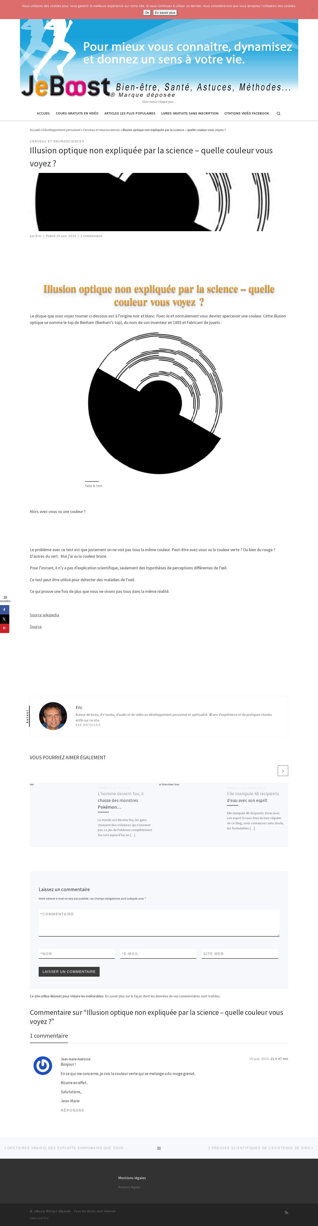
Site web (213, 954)
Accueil (35, 130)
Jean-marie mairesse (76, 1059)
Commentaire (57, 914)
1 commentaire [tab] (49, 1035)
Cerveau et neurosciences (101, 130)
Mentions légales (129, 1187)
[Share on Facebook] (4, 610)
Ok (147, 12)
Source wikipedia (44, 615)
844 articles (88, 725)
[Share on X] (4, 619)
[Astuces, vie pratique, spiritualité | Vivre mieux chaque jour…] (159, 50)
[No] (312, 9)
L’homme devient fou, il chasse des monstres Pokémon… (120, 800)
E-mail (130, 954)
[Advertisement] (159, 256)
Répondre (73, 1110)
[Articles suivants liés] (283, 771)
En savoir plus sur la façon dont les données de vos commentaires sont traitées (162, 996)
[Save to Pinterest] (4, 628)
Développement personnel (61, 130)
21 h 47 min (279, 1059)
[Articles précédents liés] (272, 771)
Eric (38, 236)
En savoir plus (165, 12)
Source (36, 626)
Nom (46, 954)
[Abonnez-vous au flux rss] (286, 1213)
